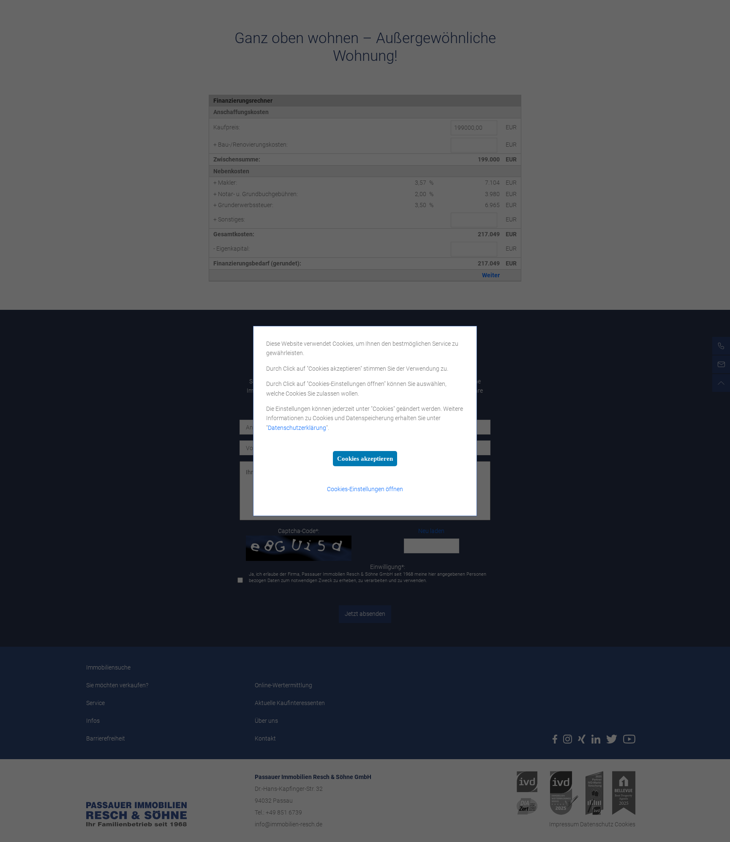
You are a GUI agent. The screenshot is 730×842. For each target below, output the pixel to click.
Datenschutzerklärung (297, 427)
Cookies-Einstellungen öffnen (365, 489)
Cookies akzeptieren (365, 458)
